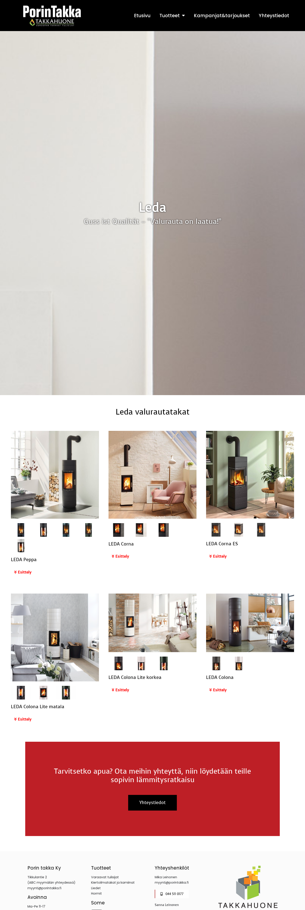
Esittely (24, 572)
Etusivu (142, 15)
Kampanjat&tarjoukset (222, 15)
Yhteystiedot (274, 15)
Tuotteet (169, 15)
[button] (55, 572)
